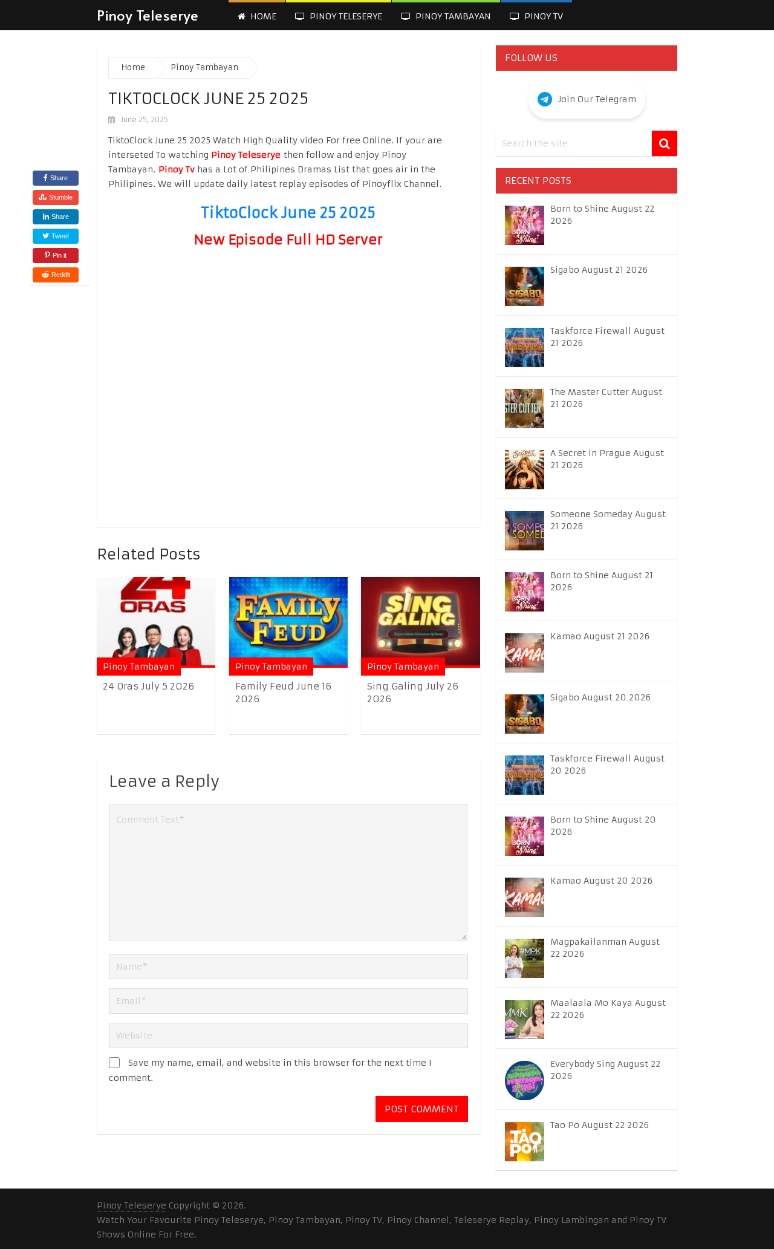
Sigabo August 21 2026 (599, 269)
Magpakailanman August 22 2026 (605, 947)
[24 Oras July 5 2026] (156, 622)
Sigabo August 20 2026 (600, 697)
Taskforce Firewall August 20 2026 (607, 764)
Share (59, 177)
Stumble (61, 197)
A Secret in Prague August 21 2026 (607, 459)
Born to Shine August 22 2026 (602, 214)
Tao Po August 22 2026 (599, 1125)
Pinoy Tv (542, 16)
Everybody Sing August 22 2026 (605, 1069)
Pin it (60, 255)
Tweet (59, 236)
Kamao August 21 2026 (599, 636)
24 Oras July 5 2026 (148, 686)
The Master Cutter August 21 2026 (606, 397)
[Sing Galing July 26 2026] (420, 622)
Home (262, 16)
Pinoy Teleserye (147, 15)
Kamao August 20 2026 (601, 880)
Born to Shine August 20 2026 (603, 825)
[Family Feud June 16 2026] (288, 622)
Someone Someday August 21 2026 (608, 520)
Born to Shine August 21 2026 (601, 581)
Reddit (60, 274)
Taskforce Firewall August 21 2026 (607, 336)
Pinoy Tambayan (452, 16)
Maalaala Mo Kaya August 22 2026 (608, 1008)
